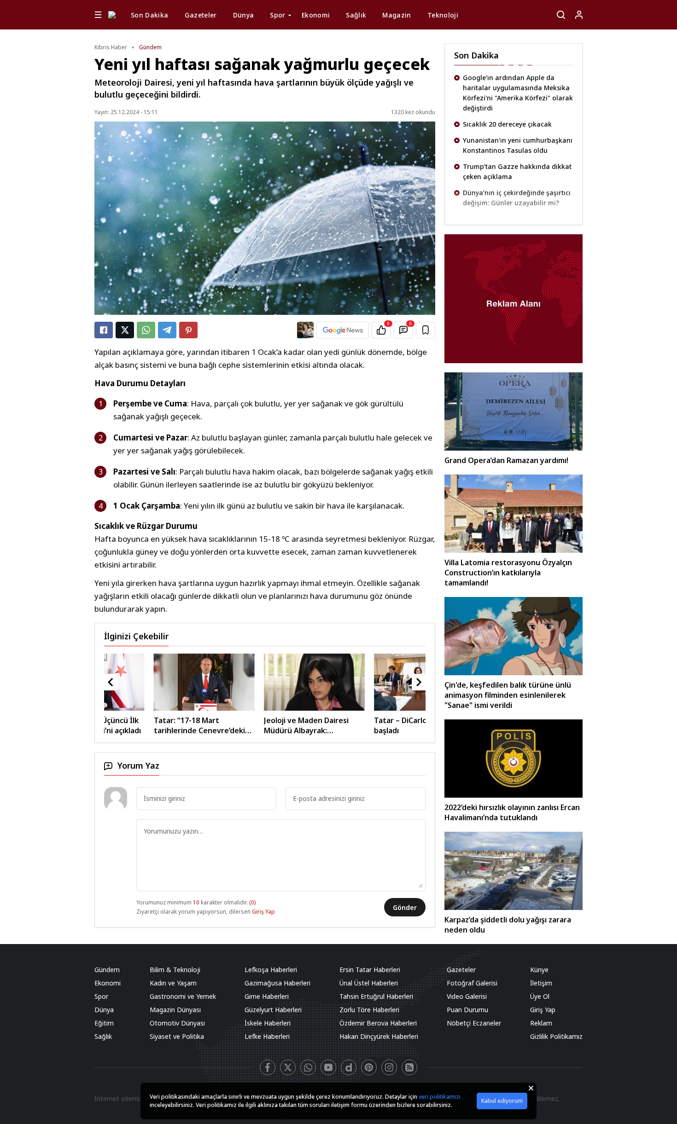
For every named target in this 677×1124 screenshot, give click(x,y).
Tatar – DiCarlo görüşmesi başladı (363, 725)
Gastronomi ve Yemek (183, 996)
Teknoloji (442, 15)
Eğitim (104, 1023)
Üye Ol (539, 996)
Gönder (405, 907)
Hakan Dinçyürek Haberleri (378, 1036)
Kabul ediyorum (502, 1101)
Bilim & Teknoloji (175, 969)
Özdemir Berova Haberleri (378, 1023)
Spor (277, 15)
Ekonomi (316, 15)
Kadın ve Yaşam (173, 983)
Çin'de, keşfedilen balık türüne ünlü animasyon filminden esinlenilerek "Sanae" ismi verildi (507, 695)
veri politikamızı (440, 1097)
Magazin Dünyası (175, 1009)
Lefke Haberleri (267, 1036)
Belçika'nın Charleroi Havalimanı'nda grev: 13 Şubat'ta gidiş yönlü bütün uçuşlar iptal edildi (515, 213)
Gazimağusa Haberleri (277, 983)
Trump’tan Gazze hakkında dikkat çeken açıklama (517, 125)
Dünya (243, 15)
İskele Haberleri (268, 1023)
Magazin (396, 15)
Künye (539, 969)
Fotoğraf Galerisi (472, 983)
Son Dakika (150, 15)
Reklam (541, 1023)
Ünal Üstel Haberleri (368, 983)
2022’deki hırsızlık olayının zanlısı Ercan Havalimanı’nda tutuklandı (512, 812)
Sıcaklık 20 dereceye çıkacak (507, 77)
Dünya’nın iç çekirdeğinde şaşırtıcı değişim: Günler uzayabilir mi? (517, 151)
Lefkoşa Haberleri (271, 969)
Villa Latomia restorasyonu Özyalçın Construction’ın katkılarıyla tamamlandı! (508, 572)
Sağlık (356, 15)
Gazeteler (201, 15)
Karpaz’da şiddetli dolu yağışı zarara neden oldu (507, 925)
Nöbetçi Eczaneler (474, 1023)
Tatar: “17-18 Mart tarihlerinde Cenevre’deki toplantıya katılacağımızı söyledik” (142, 725)
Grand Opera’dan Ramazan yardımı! (506, 460)
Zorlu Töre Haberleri (369, 1009)
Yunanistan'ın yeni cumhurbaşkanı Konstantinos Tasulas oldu (517, 98)
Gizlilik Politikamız (556, 1036)
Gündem (150, 47)
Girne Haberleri (267, 996)
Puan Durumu (467, 1009)
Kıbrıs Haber (110, 47)
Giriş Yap (263, 911)
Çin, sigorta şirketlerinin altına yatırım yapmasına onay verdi (511, 177)
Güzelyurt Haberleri (273, 1009)
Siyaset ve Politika (177, 1036)
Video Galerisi (467, 996)
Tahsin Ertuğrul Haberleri (376, 996)
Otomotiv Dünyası (177, 1023)
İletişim (541, 983)
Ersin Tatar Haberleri (369, 969)
